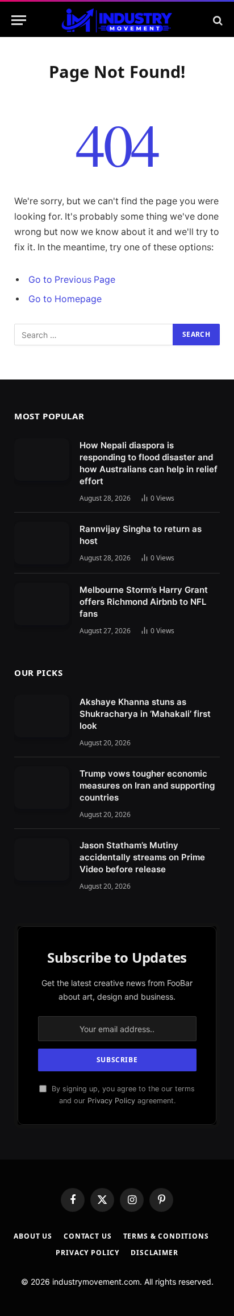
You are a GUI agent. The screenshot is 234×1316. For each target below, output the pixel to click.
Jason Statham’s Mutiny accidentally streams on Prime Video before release (142, 857)
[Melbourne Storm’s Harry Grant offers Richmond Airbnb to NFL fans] (41, 604)
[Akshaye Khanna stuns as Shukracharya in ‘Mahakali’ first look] (41, 716)
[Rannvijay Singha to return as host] (41, 543)
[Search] (217, 20)
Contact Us (87, 1236)
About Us (33, 1236)
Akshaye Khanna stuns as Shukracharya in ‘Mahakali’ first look (145, 713)
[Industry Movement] (116, 20)
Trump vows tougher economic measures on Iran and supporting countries (147, 785)
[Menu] (18, 20)
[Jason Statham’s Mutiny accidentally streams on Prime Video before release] (41, 859)
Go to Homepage (65, 299)
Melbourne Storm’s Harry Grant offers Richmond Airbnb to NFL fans (144, 601)
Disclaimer (154, 1252)
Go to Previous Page (71, 279)
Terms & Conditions (166, 1236)
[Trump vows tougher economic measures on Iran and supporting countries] (41, 787)
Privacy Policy (111, 1100)
